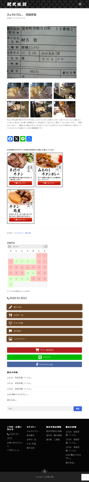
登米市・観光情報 (54, 435)
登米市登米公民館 (54, 431)
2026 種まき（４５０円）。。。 (17, 394)
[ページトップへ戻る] (44, 472)
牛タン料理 (18, 323)
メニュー (80, 4)
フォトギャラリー (19, 233)
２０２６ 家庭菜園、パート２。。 (19, 389)
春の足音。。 (12, 400)
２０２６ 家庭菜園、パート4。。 (19, 377)
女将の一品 (18, 315)
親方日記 (28, 233)
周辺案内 (17, 331)
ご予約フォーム (13, 450)
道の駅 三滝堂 (53, 439)
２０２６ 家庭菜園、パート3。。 (19, 383)
